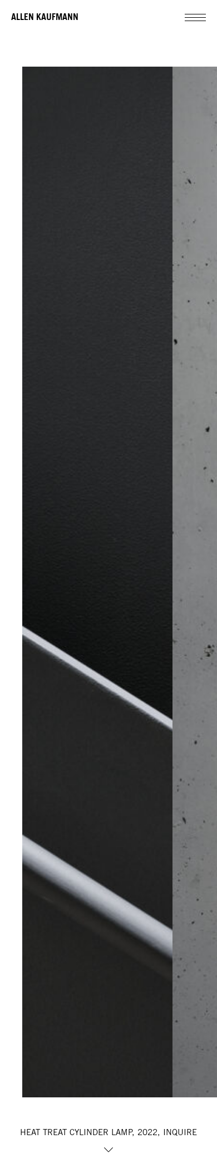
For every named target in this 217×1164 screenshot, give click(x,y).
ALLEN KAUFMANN (44, 16)
